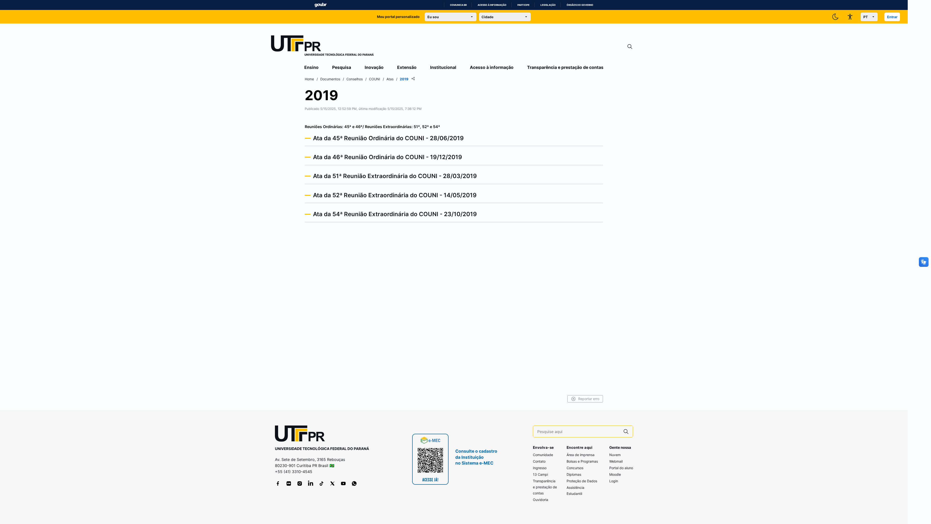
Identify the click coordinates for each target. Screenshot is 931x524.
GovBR (320, 5)
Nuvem (615, 455)
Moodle (615, 474)
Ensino (311, 67)
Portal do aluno (621, 468)
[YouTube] (343, 483)
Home (309, 79)
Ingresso (539, 468)
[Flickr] (289, 483)
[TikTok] (321, 483)
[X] (332, 483)
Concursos (575, 468)
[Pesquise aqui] (626, 431)
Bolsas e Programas (582, 461)
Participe (523, 5)
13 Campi (540, 474)
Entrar (892, 17)
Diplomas (574, 474)
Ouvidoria (540, 500)
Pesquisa (341, 67)
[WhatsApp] (354, 483)
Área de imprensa (580, 455)
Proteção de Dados (582, 481)
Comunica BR (458, 5)
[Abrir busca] (630, 46)
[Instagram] (300, 483)
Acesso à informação (492, 5)
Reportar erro (588, 399)
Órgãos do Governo (580, 5)
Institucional (443, 67)
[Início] (322, 46)
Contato (539, 461)
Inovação (374, 67)
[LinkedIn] (310, 483)
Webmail (616, 461)
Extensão (407, 67)
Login (613, 481)
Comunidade (543, 455)
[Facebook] (278, 483)
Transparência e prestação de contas (565, 67)
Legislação (548, 5)
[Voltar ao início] (301, 435)
